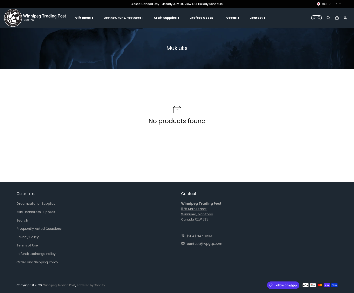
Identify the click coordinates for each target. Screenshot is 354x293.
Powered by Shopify (91, 285)
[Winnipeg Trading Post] (35, 18)
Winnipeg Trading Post (59, 285)
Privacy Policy (27, 237)
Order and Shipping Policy (37, 262)
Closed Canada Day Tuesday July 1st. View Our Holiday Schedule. (177, 4)
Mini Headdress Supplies (35, 212)
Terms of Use (27, 245)
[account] (345, 18)
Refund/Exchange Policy (36, 253)
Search (22, 220)
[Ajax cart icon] (337, 18)
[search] (328, 18)
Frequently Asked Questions (39, 228)
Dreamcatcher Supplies (35, 203)
